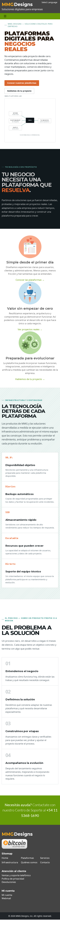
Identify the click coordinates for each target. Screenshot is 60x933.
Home (5, 857)
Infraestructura (10, 862)
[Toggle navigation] (5, 16)
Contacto (45, 862)
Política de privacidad (13, 878)
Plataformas (27, 857)
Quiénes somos (29, 862)
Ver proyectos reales (30, 329)
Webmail (6, 898)
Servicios (45, 857)
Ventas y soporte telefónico (16, 875)
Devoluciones (9, 882)
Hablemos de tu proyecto (19, 91)
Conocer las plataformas (30, 279)
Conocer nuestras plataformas (21, 83)
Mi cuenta (7, 895)
